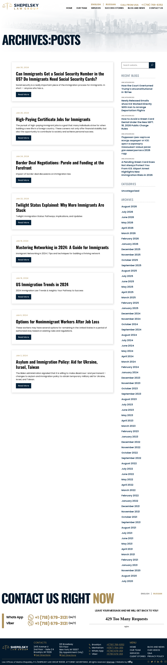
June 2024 (127, 345)
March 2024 (128, 361)
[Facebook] (154, 662)
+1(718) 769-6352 (115, 644)
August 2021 (128, 527)
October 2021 (129, 517)
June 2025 (127, 281)
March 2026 (128, 233)
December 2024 (130, 313)
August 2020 (129, 575)
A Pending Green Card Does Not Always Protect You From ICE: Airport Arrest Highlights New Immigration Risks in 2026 (138, 168)
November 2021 (130, 511)
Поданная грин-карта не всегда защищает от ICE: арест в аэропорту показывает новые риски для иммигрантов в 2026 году (136, 145)
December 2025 (130, 249)
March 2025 (128, 297)
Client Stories (138, 656)
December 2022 (130, 442)
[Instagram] (147, 662)
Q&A (149, 653)
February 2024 (130, 367)
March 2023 (128, 426)
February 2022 (130, 495)
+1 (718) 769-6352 (152, 4)
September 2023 (131, 393)
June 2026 (127, 217)
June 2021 (127, 538)
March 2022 (128, 490)
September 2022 (131, 458)
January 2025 (129, 308)
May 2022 (127, 479)
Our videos (153, 650)
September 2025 (131, 265)
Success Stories (114, 8)
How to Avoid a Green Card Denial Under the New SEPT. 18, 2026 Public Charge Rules (137, 123)
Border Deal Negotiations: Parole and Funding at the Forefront (60, 165)
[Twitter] (151, 662)
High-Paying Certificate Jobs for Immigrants (53, 119)
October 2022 (129, 452)
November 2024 (131, 318)
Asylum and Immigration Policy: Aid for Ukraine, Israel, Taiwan (57, 364)
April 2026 (127, 227)
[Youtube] (165, 662)
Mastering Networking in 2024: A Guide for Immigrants (62, 247)
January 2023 (129, 436)
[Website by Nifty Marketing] (130, 662)
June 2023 (127, 409)
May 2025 (127, 286)
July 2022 (127, 468)
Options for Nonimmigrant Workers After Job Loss (57, 321)
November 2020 (131, 570)
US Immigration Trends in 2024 (42, 284)
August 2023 (129, 399)
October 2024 (129, 324)
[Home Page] (20, 9)
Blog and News (136, 8)
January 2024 (129, 372)
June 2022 (127, 474)
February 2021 (129, 559)
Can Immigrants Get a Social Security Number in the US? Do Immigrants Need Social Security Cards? (60, 76)
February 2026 (130, 238)
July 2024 (127, 340)
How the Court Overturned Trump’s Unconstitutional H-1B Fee (137, 89)
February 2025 (130, 302)
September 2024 (131, 329)
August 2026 (129, 206)
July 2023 (127, 404)
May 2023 (127, 415)
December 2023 (130, 377)
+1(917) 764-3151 (115, 647)
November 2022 (130, 447)
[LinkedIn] (157, 662)
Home (69, 8)
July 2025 (127, 276)
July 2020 (127, 581)
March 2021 (128, 554)
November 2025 (131, 254)
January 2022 (129, 500)
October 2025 (129, 260)
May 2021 (126, 543)
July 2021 (126, 533)
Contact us (156, 8)
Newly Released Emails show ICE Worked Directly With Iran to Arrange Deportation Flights (136, 105)
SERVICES (96, 8)
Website (120, 662)
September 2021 (131, 522)
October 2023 (129, 388)
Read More (23, 94)
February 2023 (130, 431)
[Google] (161, 662)
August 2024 (129, 335)
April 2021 (127, 549)
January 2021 (129, 565)
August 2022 (129, 463)
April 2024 (127, 356)
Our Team (81, 8)
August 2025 (129, 270)
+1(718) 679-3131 (115, 650)
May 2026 (127, 222)
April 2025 (127, 292)
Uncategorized (130, 190)
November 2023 (130, 383)
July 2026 (127, 211)
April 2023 (127, 420)
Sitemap (110, 662)
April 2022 (127, 484)
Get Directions (43, 655)
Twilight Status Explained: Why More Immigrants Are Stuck (60, 207)
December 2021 (130, 506)
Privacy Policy (155, 656)
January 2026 (129, 244)
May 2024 (127, 351)
